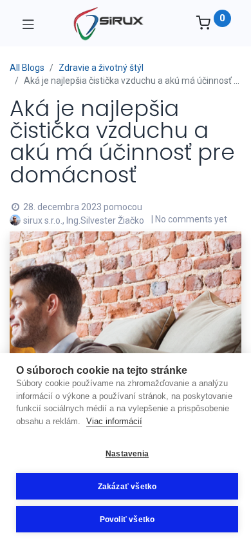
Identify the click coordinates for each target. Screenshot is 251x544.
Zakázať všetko (127, 486)
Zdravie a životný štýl (101, 68)
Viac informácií (114, 421)
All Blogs (27, 68)
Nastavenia (127, 453)
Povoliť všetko (127, 519)
